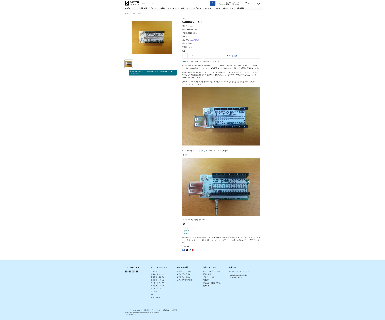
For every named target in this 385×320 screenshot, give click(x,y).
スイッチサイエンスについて (133, 310)
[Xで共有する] (187, 250)
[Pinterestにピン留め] (193, 250)
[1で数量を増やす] (199, 55)
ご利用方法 (155, 271)
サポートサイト (190, 228)
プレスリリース (156, 310)
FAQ (152, 295)
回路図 (186, 231)
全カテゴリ (208, 8)
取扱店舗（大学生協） (158, 280)
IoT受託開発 (240, 8)
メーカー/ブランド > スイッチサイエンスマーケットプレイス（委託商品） (152, 73)
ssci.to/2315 (194, 40)
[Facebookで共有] (183, 250)
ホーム (127, 14)
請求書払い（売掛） (184, 277)
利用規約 (206, 280)
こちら (203, 151)
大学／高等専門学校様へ (185, 280)
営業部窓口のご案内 (184, 271)
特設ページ (227, 8)
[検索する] (212, 3)
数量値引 (143, 8)
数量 (183, 51)
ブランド (153, 8)
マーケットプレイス (194, 8)
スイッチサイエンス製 (176, 8)
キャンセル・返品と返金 (211, 271)
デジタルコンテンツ (158, 289)
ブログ (217, 8)
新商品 (127, 8)
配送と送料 (207, 274)
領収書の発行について (158, 274)
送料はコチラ (236, 4)
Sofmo (184, 61)
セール (135, 8)
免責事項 (206, 286)
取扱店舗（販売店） (158, 277)
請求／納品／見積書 (184, 274)
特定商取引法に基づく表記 (212, 283)
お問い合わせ (155, 297)
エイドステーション (158, 286)
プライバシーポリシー (210, 277)
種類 (162, 8)
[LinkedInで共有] (190, 250)
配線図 (186, 233)
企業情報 (146, 310)
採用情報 (154, 292)
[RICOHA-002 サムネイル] (129, 64)
